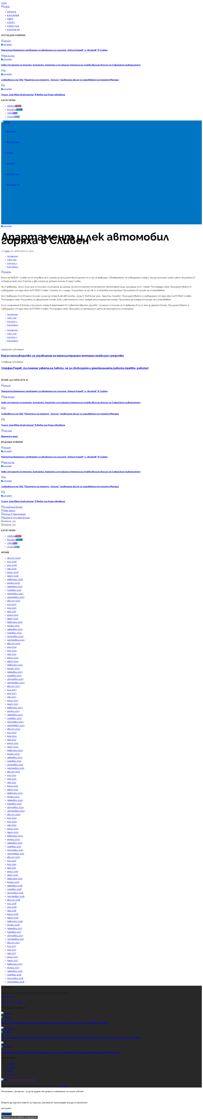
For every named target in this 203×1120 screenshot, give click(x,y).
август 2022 (13, 729)
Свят (10, 19)
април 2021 (12, 786)
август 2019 (13, 857)
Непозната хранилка (22, 1080)
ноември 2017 (14, 932)
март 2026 (13, 576)
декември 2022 (15, 715)
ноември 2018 (14, 889)
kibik (7, 251)
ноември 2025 (14, 590)
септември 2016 (15, 982)
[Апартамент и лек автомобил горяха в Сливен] (6, 272)
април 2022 (12, 743)
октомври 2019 (15, 850)
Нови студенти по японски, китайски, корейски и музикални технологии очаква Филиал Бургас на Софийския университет (70, 65)
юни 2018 (11, 907)
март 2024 (12, 661)
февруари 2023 (15, 707)
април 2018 (12, 914)
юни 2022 (12, 736)
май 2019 (11, 868)
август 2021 (13, 772)
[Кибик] (5, 6)
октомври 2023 (15, 679)
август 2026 (13, 558)
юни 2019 (11, 864)
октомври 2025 (15, 593)
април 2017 (12, 957)
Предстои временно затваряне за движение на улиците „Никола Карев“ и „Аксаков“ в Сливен (54, 50)
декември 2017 (14, 928)
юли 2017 (11, 946)
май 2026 (11, 569)
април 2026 (13, 572)
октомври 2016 (15, 978)
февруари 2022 (15, 750)
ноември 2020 (14, 804)
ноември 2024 (14, 633)
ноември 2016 (14, 975)
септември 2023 (16, 683)
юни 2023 (12, 693)
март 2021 (12, 789)
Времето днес (9, 436)
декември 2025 (14, 586)
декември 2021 (14, 757)
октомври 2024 (15, 636)
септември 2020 (16, 811)
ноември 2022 (14, 718)
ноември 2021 (14, 761)
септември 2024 (16, 640)
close (4, 3)
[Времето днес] (6, 431)
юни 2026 (12, 565)
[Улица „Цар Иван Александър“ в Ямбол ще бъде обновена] (3, 85)
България (13, 15)
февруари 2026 (15, 579)
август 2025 (13, 601)
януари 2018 (13, 925)
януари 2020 (13, 839)
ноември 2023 (14, 675)
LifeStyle (13, 26)
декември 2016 (14, 971)
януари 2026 (13, 583)
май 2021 (11, 782)
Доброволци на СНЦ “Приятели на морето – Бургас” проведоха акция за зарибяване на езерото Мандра (60, 80)
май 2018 (11, 910)
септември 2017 (15, 939)
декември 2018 (14, 886)
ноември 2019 (14, 846)
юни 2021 (11, 779)
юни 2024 (12, 650)
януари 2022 (13, 754)
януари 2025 (13, 626)
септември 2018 (15, 896)
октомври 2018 (15, 893)
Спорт (11, 23)
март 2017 (12, 960)
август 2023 (13, 686)
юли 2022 (11, 732)
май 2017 (11, 953)
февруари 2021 (14, 793)
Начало (11, 12)
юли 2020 (12, 818)
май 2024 (11, 654)
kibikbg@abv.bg (8, 997)
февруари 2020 (15, 836)
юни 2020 (12, 821)
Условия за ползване (11, 1002)
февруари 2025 (15, 622)
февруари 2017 (14, 964)
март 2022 (12, 747)
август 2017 (13, 942)
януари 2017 (13, 967)
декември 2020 (15, 800)
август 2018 (13, 900)
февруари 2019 (14, 878)
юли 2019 (11, 861)
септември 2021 (15, 768)
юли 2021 (11, 775)
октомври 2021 (15, 764)
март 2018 (12, 918)
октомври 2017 (15, 935)
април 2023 (12, 700)
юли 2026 (12, 561)
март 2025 (12, 618)
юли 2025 (11, 604)
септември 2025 (15, 597)
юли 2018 (11, 903)
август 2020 (13, 814)
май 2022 (11, 740)
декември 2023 (15, 672)
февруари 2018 (15, 921)
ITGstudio (64, 1086)
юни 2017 (11, 950)
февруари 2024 (15, 665)
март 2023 (12, 704)
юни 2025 (11, 608)
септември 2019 (15, 853)
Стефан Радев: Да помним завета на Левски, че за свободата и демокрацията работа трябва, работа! (75, 368)
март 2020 (13, 832)
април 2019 (12, 871)
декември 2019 (14, 843)
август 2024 (13, 643)
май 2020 (11, 825)
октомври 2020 (15, 807)
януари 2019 (13, 882)
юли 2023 (11, 690)
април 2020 (13, 829)
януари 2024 (13, 668)
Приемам (6, 1114)
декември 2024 (15, 629)
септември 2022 (16, 725)
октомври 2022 (15, 722)
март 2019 (12, 875)
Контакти (13, 30)
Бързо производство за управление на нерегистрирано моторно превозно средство (62, 355)
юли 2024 (11, 647)
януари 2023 (13, 711)
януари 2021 (13, 796)
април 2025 (12, 615)
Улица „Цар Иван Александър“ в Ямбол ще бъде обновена (33, 94)
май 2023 (11, 697)
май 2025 (11, 611)
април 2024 (12, 658)
